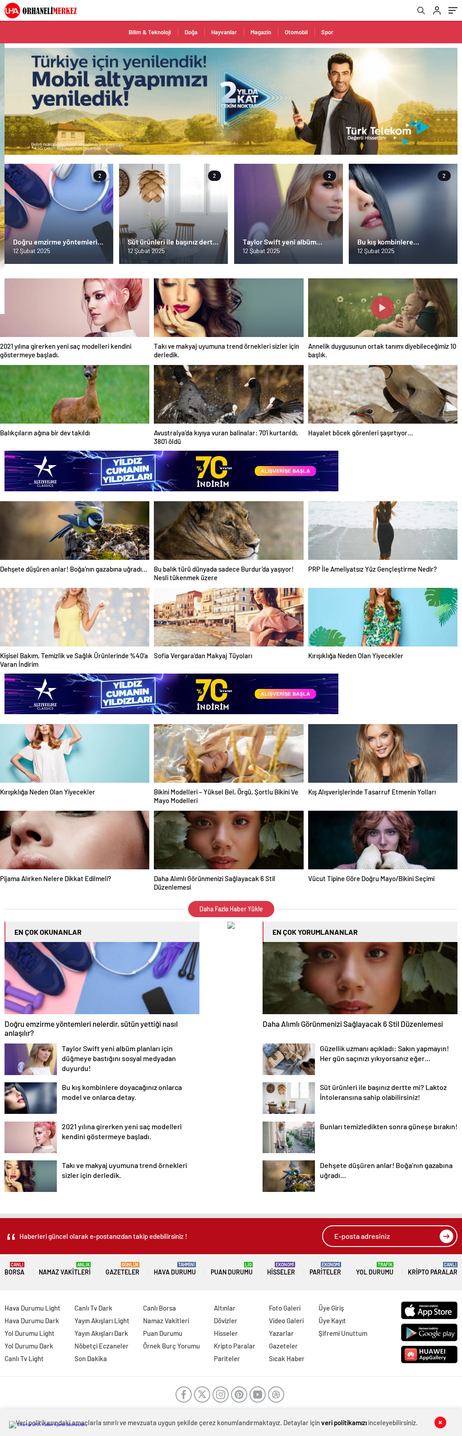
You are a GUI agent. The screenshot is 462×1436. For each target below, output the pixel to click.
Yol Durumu (374, 1269)
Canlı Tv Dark (93, 1308)
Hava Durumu (175, 1269)
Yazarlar (281, 1333)
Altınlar (225, 1308)
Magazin (260, 32)
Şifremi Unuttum (343, 1333)
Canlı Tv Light (24, 1358)
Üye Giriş (331, 1308)
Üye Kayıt (332, 1320)
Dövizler (225, 1320)
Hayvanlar (224, 32)
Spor (327, 32)
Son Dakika (90, 1358)
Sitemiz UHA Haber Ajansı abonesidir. (51, 1424)
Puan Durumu (232, 1269)
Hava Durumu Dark (32, 1320)
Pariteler (325, 1269)
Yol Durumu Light (30, 1333)
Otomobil (296, 32)
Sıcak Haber (287, 1358)
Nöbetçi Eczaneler (101, 1346)
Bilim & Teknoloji (150, 32)
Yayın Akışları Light (101, 1320)
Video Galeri (286, 1320)
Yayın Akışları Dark (101, 1333)
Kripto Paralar (432, 1269)
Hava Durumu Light (32, 1308)
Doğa (191, 32)
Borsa (14, 1269)
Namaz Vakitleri (65, 1269)
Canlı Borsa (159, 1308)
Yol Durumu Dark (29, 1346)
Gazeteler (122, 1269)
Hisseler (281, 1269)
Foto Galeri (284, 1308)
